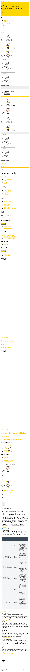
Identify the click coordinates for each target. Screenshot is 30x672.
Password (3, 667)
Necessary (6, 528)
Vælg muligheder (5, 436)
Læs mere (3, 344)
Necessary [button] (4, 527)
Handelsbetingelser (8, 461)
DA (1, 2)
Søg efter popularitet (9, 202)
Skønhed (6, 183)
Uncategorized (7, 451)
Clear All (3, 223)
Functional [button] (4, 611)
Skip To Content (5, 1)
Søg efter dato (7, 205)
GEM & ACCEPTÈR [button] (7, 653)
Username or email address (8, 664)
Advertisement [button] (5, 637)
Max (8, 228)
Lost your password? (19, 670)
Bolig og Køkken (8, 179)
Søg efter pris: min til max (10, 207)
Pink (6, 244)
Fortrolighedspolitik (8, 460)
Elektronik (6, 181)
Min (8, 226)
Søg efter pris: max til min (10, 208)
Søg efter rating (7, 204)
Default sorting (7, 201)
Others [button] (3, 646)
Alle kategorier (7, 190)
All (4, 234)
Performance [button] (5, 620)
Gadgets (6, 182)
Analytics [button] (4, 629)
